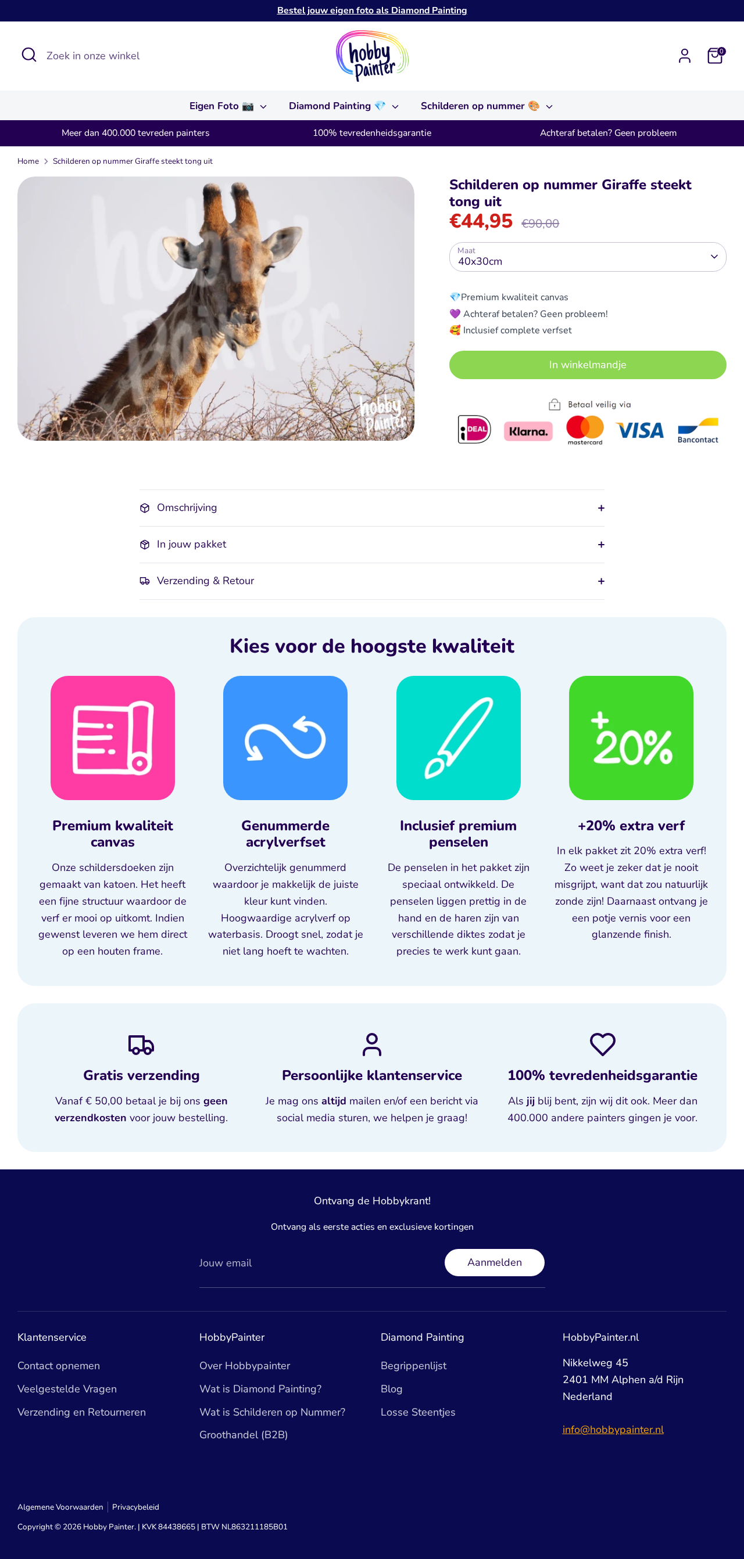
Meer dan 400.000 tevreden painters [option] (136, 133)
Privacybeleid (135, 1507)
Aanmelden (494, 1262)
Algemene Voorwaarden (60, 1507)
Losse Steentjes (418, 1412)
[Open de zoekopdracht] (29, 54)
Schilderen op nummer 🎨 (482, 106)
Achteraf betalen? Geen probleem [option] (608, 133)
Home (28, 161)
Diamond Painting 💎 (339, 106)
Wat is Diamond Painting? (260, 1389)
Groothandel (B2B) (243, 1435)
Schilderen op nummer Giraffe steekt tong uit (133, 161)
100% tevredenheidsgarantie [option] (372, 133)
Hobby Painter (108, 1526)
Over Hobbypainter (244, 1366)
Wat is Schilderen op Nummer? (272, 1412)
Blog (392, 1389)
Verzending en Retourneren (81, 1412)
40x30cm (480, 261)
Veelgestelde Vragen (67, 1389)
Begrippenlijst (413, 1366)
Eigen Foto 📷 (223, 106)
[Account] (684, 55)
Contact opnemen (58, 1366)
